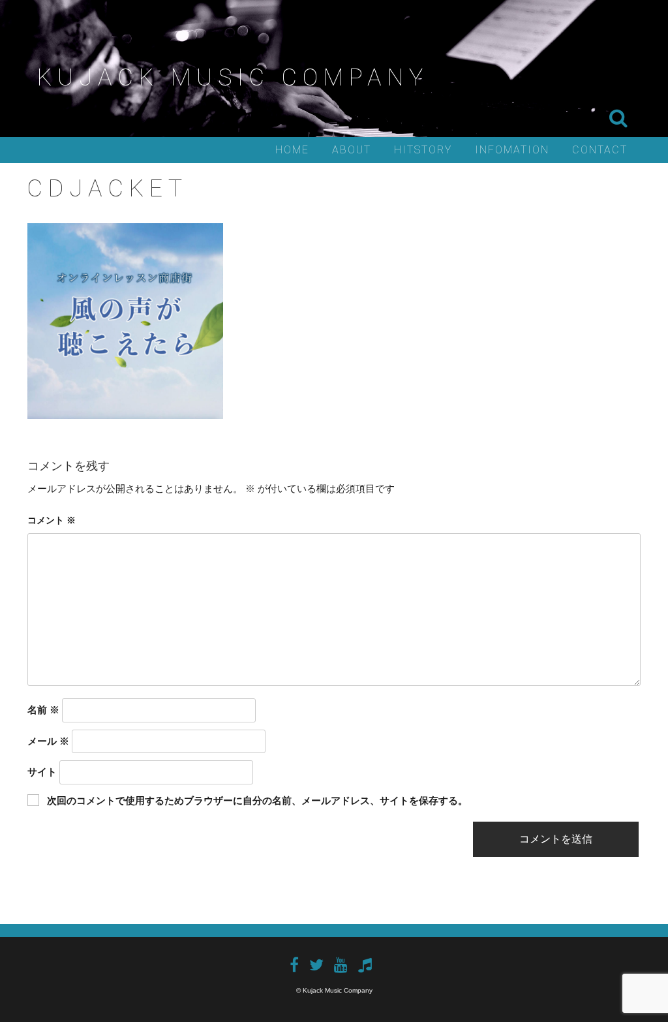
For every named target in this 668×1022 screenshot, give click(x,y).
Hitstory (423, 150)
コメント (51, 520)
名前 (43, 709)
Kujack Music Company (233, 77)
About (351, 150)
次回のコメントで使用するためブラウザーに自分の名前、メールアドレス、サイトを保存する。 (257, 800)
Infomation (512, 150)
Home (292, 150)
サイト (42, 771)
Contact (600, 150)
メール (48, 741)
